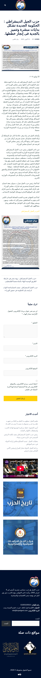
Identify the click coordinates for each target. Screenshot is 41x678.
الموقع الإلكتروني (31, 368)
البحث (37, 619)
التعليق (34, 323)
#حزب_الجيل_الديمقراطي (30, 211)
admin (37, 39)
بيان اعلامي (16, 39)
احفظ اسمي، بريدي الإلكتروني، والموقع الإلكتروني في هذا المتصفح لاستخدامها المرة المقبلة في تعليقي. (22, 386)
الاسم (34, 343)
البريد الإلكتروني (31, 356)
